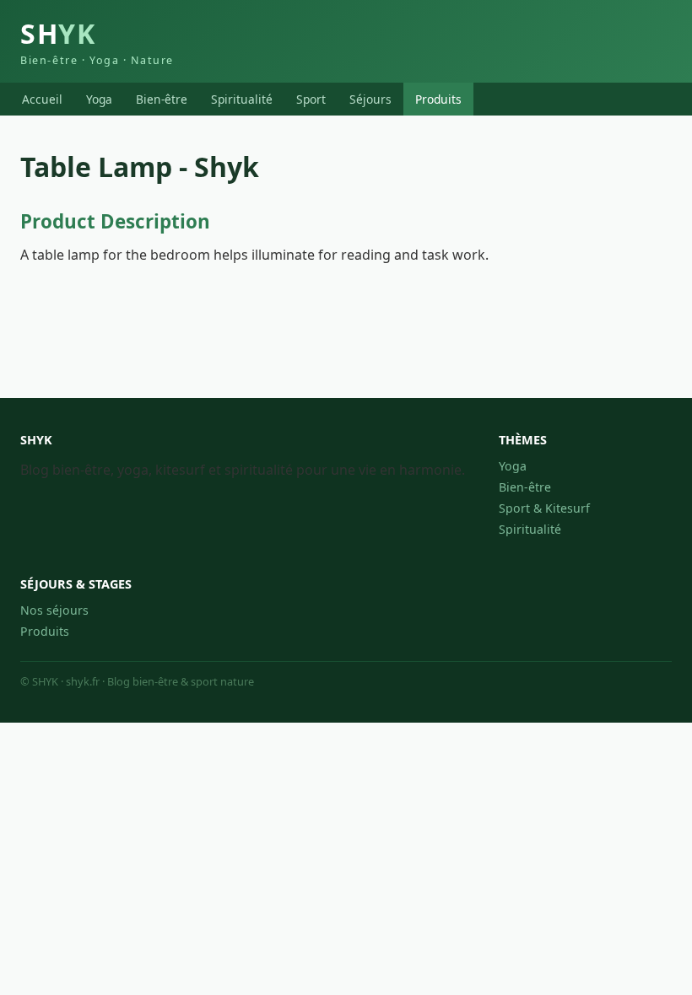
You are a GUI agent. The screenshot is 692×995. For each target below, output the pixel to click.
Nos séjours (54, 610)
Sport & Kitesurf (544, 508)
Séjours (370, 99)
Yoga (99, 99)
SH (97, 41)
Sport (311, 99)
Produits (438, 99)
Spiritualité (242, 99)
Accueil (42, 99)
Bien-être (161, 99)
